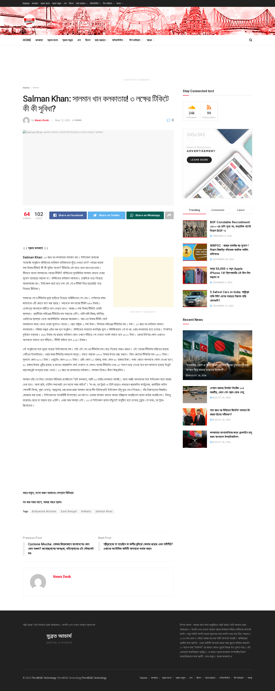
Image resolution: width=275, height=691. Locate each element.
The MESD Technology (44, 678)
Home (26, 3)
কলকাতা (35, 3)
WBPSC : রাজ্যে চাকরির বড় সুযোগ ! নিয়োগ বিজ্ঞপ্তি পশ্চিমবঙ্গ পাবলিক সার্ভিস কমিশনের (229, 250)
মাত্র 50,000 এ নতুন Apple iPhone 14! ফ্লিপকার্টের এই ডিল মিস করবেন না (230, 273)
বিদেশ (71, 3)
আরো (118, 3)
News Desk (42, 120)
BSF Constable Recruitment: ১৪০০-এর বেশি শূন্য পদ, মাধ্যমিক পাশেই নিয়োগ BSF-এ (230, 226)
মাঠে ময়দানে (80, 3)
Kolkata (86, 511)
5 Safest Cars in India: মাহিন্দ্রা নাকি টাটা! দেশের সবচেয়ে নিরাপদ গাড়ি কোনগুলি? (229, 296)
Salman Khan (104, 511)
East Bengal (69, 511)
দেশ (65, 3)
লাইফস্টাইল (94, 3)
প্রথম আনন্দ (56, 3)
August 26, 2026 (197, 375)
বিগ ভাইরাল (107, 3)
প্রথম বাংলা (45, 3)
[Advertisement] (179, 20)
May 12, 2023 (62, 120)
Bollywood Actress (44, 511)
